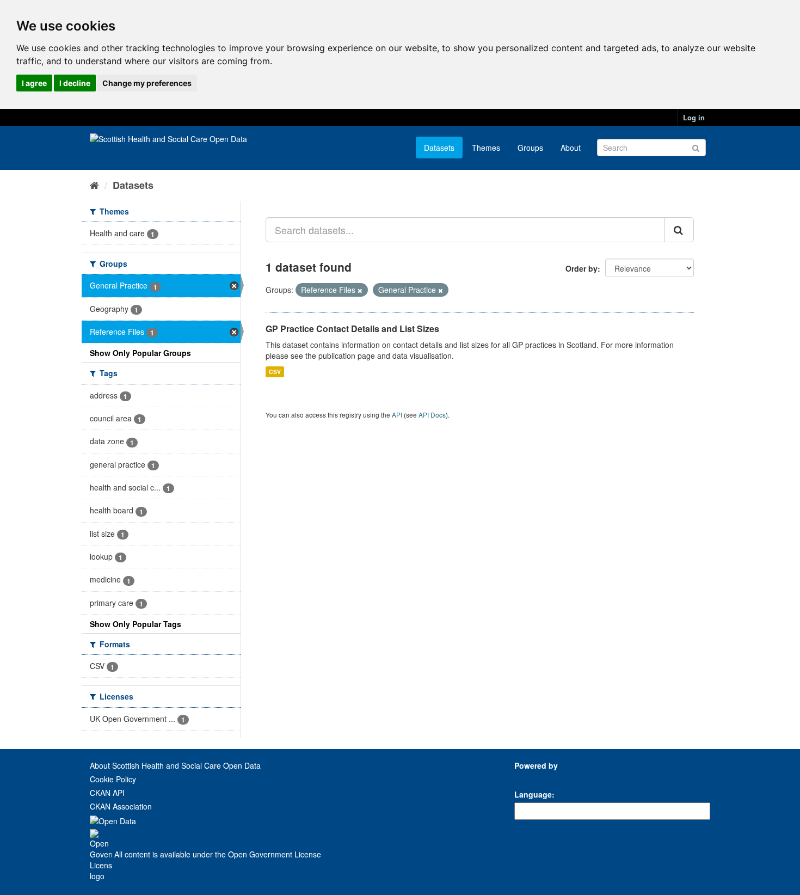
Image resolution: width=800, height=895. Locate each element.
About (571, 147)
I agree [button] (34, 83)
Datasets (439, 147)
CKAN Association (121, 806)
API (397, 414)
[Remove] (360, 290)
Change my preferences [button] (147, 83)
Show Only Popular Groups (140, 352)
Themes (486, 147)
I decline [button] (74, 83)
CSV (275, 371)
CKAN (532, 777)
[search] (679, 229)
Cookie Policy (113, 779)
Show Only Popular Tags (135, 623)
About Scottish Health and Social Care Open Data (175, 765)
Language (533, 794)
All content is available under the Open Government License (216, 854)
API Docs (432, 414)
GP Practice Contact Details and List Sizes (352, 328)
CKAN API (107, 792)
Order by (581, 268)
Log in (694, 117)
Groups (530, 147)
